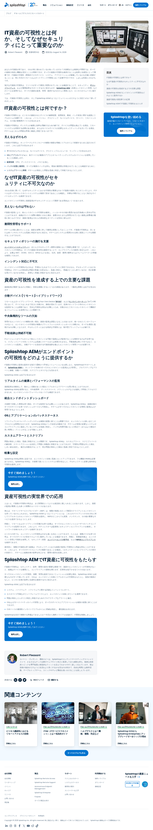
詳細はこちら (11, 743)
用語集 (6, 802)
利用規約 (41, 816)
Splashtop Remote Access (45, 778)
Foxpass (38, 797)
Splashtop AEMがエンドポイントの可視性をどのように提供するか (126, 94)
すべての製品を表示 (42, 800)
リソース (80, 5)
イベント (7, 786)
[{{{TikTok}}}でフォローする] (37, 826)
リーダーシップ (9, 782)
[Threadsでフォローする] (15, 826)
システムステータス (72, 782)
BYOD (58, 301)
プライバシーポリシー (27, 816)
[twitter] (24, 680)
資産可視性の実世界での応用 (118, 99)
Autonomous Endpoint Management (43, 787)
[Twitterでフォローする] (24, 826)
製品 (44, 5)
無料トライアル (140, 5)
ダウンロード (112, 5)
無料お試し (15, 484)
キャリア (7, 790)
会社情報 (8, 773)
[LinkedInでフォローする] (6, 826)
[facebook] (20, 680)
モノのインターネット (78, 301)
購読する (54, 680)
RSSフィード (38, 680)
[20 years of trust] (32, 5)
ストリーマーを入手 (72, 790)
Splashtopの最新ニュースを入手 (136, 775)
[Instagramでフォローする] (11, 826)
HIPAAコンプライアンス (86, 539)
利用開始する (100, 773)
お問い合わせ (9, 798)
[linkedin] (15, 680)
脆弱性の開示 (69, 786)
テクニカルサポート (72, 778)
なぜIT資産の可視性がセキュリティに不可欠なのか (126, 83)
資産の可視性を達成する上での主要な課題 (124, 88)
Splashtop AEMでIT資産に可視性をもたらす (125, 103)
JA (122, 5)
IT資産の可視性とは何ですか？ (119, 77)
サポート (103, 5)
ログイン (128, 5)
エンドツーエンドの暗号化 (58, 539)
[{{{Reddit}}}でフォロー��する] (33, 826)
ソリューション (56, 5)
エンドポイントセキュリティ (16, 247)
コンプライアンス (10, 816)
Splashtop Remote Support (45, 782)
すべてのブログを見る (76, 753)
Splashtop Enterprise (43, 792)
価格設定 (69, 5)
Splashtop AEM (63, 88)
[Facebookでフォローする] (20, 826)
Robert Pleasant (15, 52)
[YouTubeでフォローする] (28, 826)
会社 (89, 5)
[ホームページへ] (15, 5)
